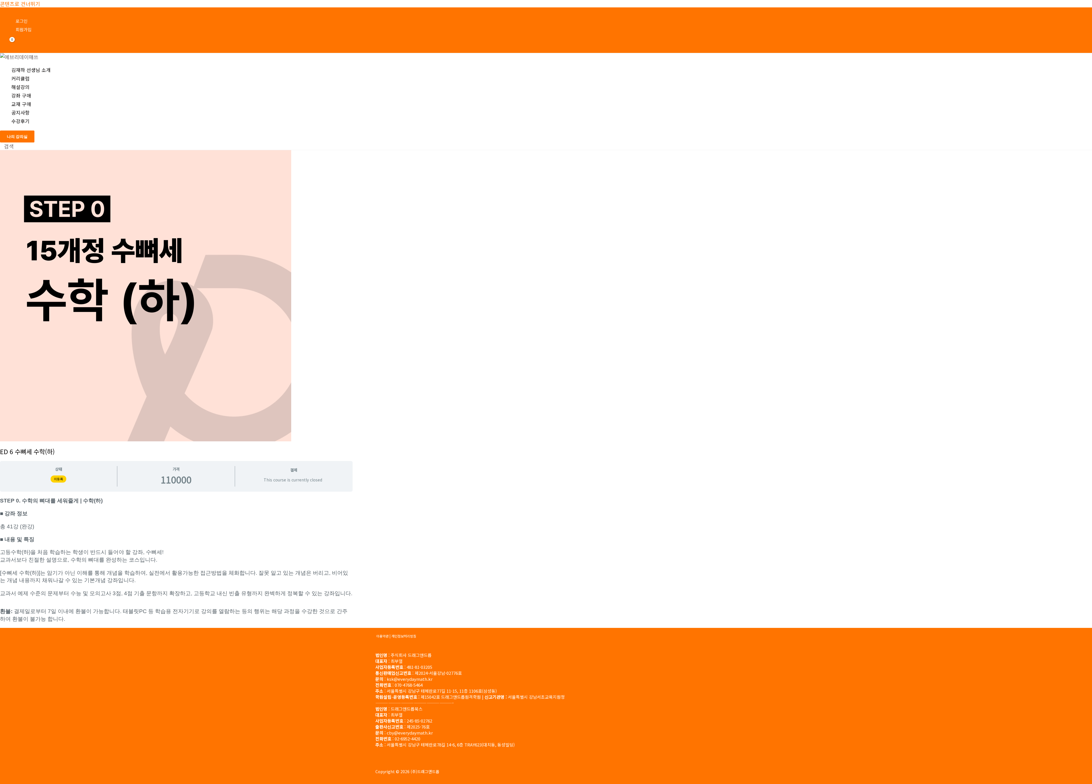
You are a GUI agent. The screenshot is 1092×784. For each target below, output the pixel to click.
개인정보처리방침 (403, 636)
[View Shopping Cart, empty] (8, 44)
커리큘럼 (20, 78)
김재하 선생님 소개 (31, 69)
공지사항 (20, 112)
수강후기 (20, 121)
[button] (17, 136)
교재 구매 (21, 103)
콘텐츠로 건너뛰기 (20, 3)
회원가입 (24, 29)
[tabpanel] (176, 560)
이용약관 (382, 636)
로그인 (22, 21)
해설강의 (20, 86)
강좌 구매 (21, 95)
